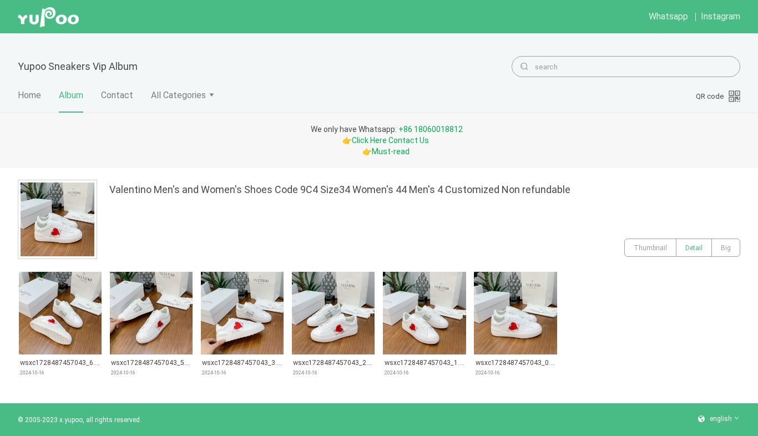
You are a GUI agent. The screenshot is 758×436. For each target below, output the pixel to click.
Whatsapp (668, 16)
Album (71, 95)
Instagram (720, 16)
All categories (178, 95)
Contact (117, 95)
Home (29, 95)
